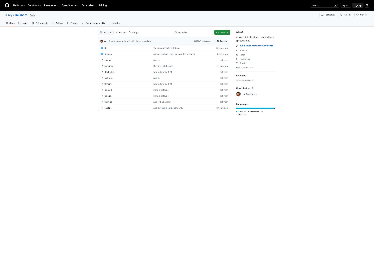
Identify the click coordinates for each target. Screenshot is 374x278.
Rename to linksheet (163, 66)
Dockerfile (109, 72)
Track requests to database (166, 48)
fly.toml (107, 84)
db (105, 48)
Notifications (330, 15)
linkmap (108, 54)
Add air (156, 60)
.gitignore (109, 66)
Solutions (33, 5)
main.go (108, 102)
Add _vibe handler (161, 102)
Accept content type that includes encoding (130, 41)
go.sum (107, 96)
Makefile (108, 78)
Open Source (69, 5)
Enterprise (88, 5)
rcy (10, 15)
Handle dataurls (160, 90)
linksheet (21, 15)
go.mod (108, 90)
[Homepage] (7, 5)
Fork (347, 15)
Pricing (103, 5)
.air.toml (108, 60)
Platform (18, 5)
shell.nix (108, 108)
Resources (50, 5)
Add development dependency (168, 108)
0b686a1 (197, 41)
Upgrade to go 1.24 (162, 72)
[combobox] (194, 32)
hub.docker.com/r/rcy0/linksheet (256, 45)
